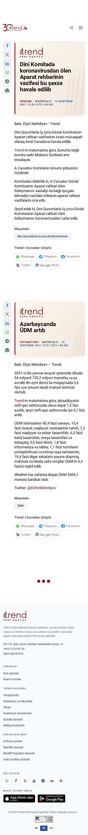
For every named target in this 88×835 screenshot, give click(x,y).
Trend (19, 150)
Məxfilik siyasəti (13, 747)
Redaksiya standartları (17, 713)
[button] (7, 46)
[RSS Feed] (61, 781)
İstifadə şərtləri (12, 741)
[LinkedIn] (52, 781)
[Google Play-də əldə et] (51, 798)
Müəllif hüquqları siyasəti (19, 753)
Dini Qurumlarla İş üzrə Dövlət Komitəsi (42, 236)
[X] (25, 781)
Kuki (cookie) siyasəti (16, 759)
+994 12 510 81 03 (13, 648)
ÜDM (20, 505)
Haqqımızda (11, 695)
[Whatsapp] (7, 781)
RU (51, 828)
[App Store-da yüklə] (19, 798)
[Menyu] (80, 28)
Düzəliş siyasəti (13, 719)
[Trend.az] (15, 27)
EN (36, 828)
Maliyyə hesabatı (14, 725)
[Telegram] (43, 781)
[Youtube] (34, 781)
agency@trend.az (13, 653)
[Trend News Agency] (14, 616)
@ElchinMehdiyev (41, 488)
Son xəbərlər (11, 673)
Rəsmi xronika (12, 679)
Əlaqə (7, 707)
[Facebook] (16, 781)
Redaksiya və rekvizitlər (18, 701)
